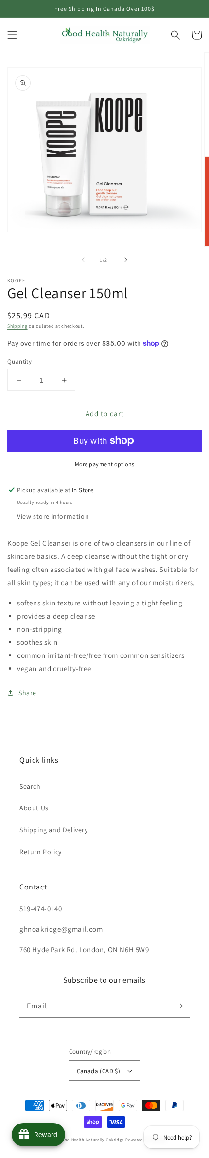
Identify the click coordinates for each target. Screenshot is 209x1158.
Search (30, 786)
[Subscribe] (179, 1006)
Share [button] (27, 692)
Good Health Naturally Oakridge (91, 1139)
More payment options (105, 464)
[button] (12, 35)
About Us (34, 808)
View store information (53, 516)
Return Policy (40, 851)
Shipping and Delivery (53, 829)
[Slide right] (126, 259)
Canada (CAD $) (99, 1071)
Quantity (19, 361)
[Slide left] (83, 259)
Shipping (17, 326)
